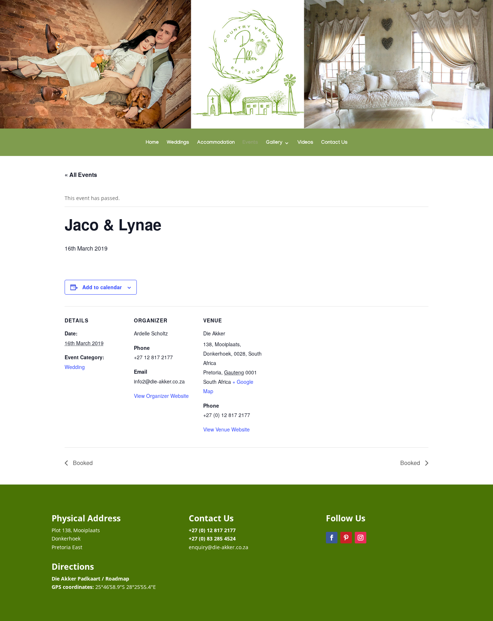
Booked (82, 463)
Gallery (274, 143)
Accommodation (216, 143)
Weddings (178, 143)
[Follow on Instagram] (360, 537)
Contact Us (334, 143)
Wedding (75, 366)
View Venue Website (226, 429)
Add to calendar (102, 287)
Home (152, 143)
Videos (305, 143)
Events (250, 143)
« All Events (81, 174)
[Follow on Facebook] (331, 537)
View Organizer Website (161, 395)
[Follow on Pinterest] (346, 537)
